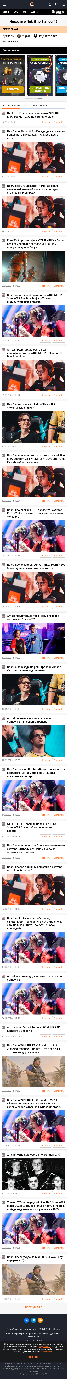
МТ (24, 12)
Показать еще (33, 1307)
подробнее (44, 1346)
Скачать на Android (40, 89)
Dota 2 (6, 12)
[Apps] (49, 4)
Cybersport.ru (26, 1374)
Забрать (13, 89)
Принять (33, 1357)
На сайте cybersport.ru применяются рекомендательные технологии (33, 1335)
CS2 (16, 12)
